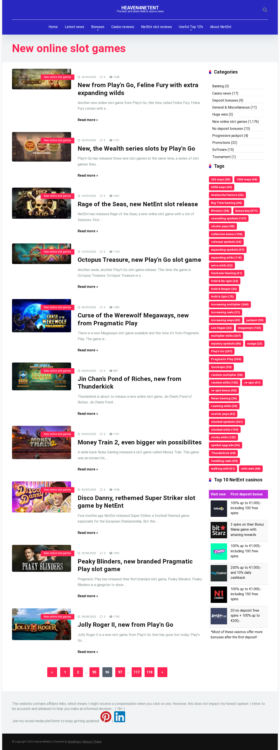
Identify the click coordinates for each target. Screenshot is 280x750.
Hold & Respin (224, 288)
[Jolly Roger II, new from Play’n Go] (41, 624)
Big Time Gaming (226, 202)
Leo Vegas (221, 327)
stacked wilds (224, 429)
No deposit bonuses (227, 129)
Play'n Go (221, 351)
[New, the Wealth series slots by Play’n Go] (41, 147)
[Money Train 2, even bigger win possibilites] (41, 442)
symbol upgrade (225, 445)
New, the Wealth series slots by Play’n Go (136, 148)
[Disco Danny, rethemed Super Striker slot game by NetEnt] (41, 496)
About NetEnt (220, 27)
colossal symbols (226, 241)
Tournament (221, 157)
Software (219, 150)
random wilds (224, 382)
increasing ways (225, 320)
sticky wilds (223, 437)
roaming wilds (224, 406)
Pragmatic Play (226, 359)
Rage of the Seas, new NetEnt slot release (138, 204)
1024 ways (246, 179)
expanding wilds (226, 257)
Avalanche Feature (227, 195)
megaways (249, 327)
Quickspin (221, 367)
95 (94, 672)
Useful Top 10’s (191, 27)
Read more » (88, 120)
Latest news (74, 27)
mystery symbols (226, 343)
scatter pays (223, 413)
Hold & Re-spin (224, 281)
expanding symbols (227, 249)
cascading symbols (228, 218)
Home (53, 27)
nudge (254, 343)
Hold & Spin (222, 296)
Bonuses (97, 27)
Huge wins (220, 114)
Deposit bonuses (225, 100)
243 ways (220, 179)
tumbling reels (224, 461)
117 (137, 672)
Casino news (221, 93)
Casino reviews (122, 27)
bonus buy (246, 210)
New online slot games (57, 77)
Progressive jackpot (227, 136)
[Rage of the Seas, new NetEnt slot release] (41, 203)
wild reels (251, 468)
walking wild (223, 468)
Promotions (221, 143)
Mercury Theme (92, 741)
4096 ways (221, 187)
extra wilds (222, 265)
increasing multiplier (230, 304)
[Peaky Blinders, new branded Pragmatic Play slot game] (41, 558)
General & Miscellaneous (231, 107)
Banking (218, 86)
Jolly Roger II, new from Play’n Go (125, 624)
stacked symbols (227, 421)
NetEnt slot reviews (156, 27)
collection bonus (227, 234)
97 (120, 672)
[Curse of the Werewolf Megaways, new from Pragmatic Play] (41, 315)
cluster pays (223, 226)
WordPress (74, 741)
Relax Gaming (224, 398)
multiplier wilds (226, 335)
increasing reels (225, 312)
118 (149, 672)
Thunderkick (223, 453)
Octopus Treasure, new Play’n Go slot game (139, 259)
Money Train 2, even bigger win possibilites (140, 442)
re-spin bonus (224, 390)
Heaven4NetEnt (140, 7)
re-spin (252, 382)
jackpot (255, 320)
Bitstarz (220, 210)
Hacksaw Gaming (226, 273)
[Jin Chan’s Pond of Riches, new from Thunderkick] (41, 376)
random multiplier (227, 375)
